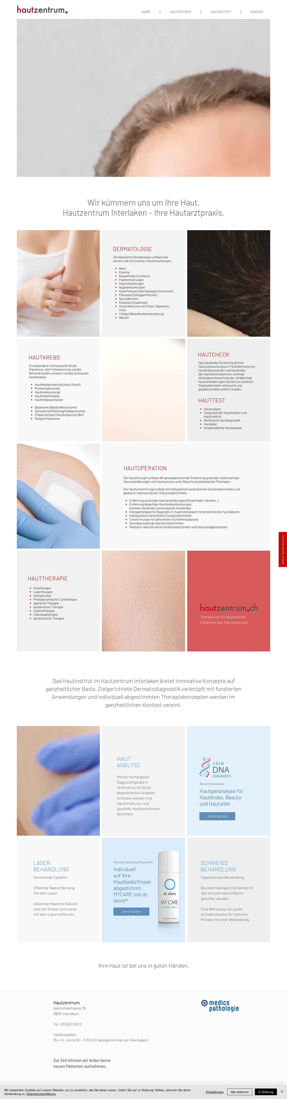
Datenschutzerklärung (41, 1094)
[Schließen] (281, 1092)
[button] (282, 549)
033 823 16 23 (71, 1024)
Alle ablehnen (240, 1092)
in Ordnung (265, 1092)
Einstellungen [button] (215, 1092)
